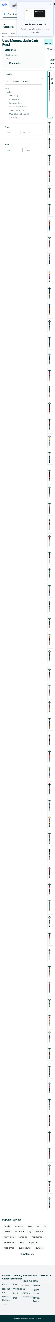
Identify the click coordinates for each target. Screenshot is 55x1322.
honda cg (22, 1237)
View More (26, 1254)
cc (38, 1226)
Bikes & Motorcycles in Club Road (14, 37)
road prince (9, 1248)
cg (30, 1231)
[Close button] (50, 4)
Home (4, 33)
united (7, 1231)
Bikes (13, 33)
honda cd (19, 1226)
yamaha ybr (9, 1242)
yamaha (39, 1231)
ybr (44, 1226)
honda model (38, 1237)
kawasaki (39, 1248)
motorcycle (19, 1231)
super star (33, 1242)
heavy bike (9, 1237)
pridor (21, 1242)
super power (24, 1248)
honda (7, 1226)
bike (30, 1226)
